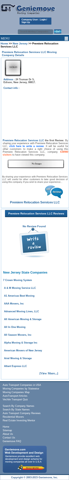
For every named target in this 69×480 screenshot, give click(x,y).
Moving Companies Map (16, 392)
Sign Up (25, 22)
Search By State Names (16, 409)
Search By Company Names (18, 406)
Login (43, 19)
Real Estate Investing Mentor (19, 420)
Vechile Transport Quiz (15, 399)
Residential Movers (13, 416)
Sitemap (7, 430)
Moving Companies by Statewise (21, 388)
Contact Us (9, 437)
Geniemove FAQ (12, 441)
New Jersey (20, 43)
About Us (8, 434)
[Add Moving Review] (34, 256)
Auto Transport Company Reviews (22, 413)
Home (4, 43)
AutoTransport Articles (15, 395)
